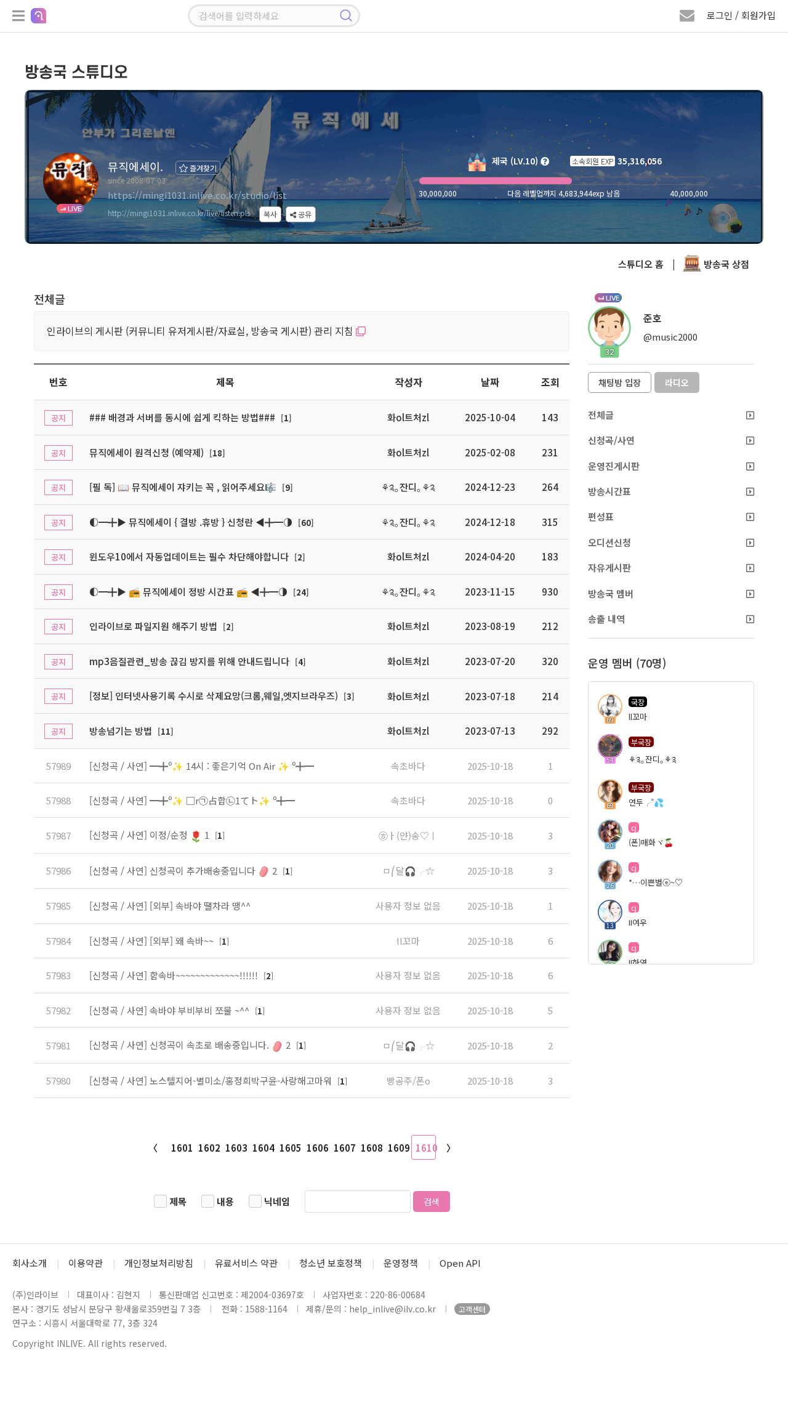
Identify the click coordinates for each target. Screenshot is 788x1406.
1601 (181, 1147)
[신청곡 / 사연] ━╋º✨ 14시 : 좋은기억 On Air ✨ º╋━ (201, 765)
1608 (371, 1147)
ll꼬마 (408, 940)
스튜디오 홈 (641, 263)
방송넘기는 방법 (120, 730)
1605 (289, 1147)
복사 (270, 214)
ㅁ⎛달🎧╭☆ (408, 870)
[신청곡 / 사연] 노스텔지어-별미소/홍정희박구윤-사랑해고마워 (211, 1080)
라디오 (677, 382)
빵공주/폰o (408, 1080)
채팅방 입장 (619, 382)
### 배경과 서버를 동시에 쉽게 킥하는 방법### (182, 417)
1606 (317, 1147)
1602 (208, 1147)
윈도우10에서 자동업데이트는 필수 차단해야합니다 (189, 556)
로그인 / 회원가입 (741, 15)
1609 (398, 1147)
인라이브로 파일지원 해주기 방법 (153, 626)
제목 (178, 1201)
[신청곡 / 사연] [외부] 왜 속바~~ (152, 940)
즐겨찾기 (202, 168)
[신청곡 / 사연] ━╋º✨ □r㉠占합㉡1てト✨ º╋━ (192, 800)
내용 (225, 1201)
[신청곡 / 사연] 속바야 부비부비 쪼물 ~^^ (170, 1010)
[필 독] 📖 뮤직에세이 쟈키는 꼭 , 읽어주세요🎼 (182, 486)
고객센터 (472, 1309)
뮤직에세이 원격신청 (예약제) (146, 452)
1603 (235, 1147)
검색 (432, 1201)
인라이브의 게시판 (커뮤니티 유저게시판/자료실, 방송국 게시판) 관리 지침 (201, 330)
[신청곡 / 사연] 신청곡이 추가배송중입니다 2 (184, 870)
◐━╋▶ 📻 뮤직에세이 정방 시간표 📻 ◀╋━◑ (188, 591)
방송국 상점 (725, 263)
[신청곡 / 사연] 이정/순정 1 (150, 834)
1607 (344, 1147)
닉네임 (277, 1201)
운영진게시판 (614, 465)
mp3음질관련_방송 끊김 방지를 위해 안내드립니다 (189, 661)
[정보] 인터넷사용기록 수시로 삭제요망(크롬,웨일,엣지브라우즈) (213, 695)
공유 (304, 214)
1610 (426, 1147)
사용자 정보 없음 (408, 905)
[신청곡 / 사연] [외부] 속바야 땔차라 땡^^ (170, 905)
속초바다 (408, 765)
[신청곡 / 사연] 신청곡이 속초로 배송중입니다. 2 (191, 1044)
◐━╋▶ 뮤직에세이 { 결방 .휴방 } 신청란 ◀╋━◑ (190, 521)
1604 (262, 1147)
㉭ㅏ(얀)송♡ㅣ (408, 835)
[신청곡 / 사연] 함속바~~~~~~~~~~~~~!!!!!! (174, 975)
